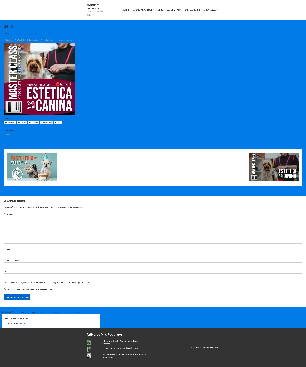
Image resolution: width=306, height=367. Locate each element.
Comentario (9, 214)
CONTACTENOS (192, 10)
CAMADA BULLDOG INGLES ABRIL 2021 (30, 34)
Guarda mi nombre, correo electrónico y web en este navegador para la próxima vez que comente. (47, 283)
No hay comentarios (65, 40)
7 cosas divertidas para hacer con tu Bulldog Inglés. (120, 348)
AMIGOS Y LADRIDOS (142, 10)
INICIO (126, 10)
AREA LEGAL (209, 10)
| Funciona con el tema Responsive (207, 347)
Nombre (7, 250)
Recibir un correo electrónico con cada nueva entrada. (29, 289)
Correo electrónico (11, 261)
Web (6, 272)
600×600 (22, 323)
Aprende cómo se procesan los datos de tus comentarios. (61, 312)
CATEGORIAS (173, 10)
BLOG (160, 10)
